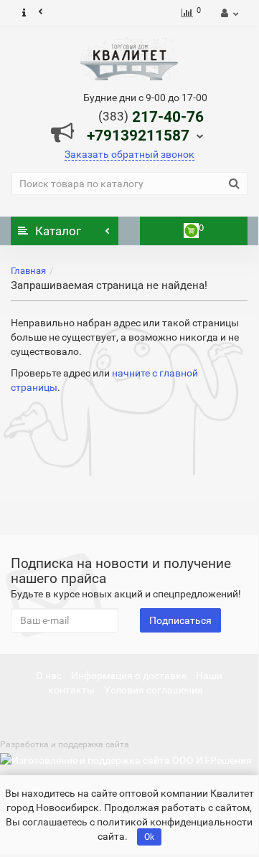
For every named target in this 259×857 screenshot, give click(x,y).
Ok (149, 837)
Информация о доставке (129, 675)
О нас (49, 675)
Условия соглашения (153, 690)
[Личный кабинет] (228, 13)
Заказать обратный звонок (129, 154)
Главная (28, 270)
